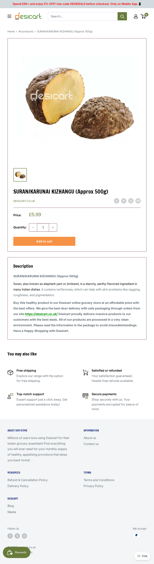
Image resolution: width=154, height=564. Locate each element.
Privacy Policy (93, 486)
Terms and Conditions (99, 480)
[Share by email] (138, 200)
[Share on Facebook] (116, 200)
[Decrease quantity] (33, 227)
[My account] (136, 16)
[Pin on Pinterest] (123, 200)
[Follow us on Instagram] (24, 535)
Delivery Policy (18, 486)
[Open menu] (9, 16)
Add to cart (44, 241)
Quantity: (20, 227)
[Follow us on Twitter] (17, 535)
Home (11, 31)
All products (25, 31)
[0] (143, 16)
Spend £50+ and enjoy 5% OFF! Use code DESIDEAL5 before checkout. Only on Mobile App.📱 (77, 4)
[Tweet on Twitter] (131, 200)
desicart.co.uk (24, 201)
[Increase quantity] (53, 227)
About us (90, 438)
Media (12, 512)
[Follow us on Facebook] (10, 535)
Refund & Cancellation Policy (28, 480)
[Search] (122, 16)
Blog (11, 506)
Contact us (91, 444)
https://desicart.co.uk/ (41, 314)
